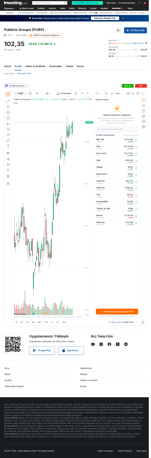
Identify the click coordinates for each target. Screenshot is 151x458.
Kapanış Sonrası (80, 13)
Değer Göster (138, 43)
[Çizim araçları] (13, 207)
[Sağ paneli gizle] (93, 208)
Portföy (8, 380)
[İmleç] (8, 94)
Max (64, 322)
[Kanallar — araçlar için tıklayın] (8, 106)
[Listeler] (143, 110)
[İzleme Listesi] (143, 100)
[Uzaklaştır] (45, 311)
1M (27, 322)
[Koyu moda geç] (133, 93)
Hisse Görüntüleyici (26, 13)
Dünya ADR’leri (106, 13)
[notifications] (139, 2)
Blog (7, 368)
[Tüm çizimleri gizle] (8, 170)
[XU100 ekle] (136, 140)
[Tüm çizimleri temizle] (8, 183)
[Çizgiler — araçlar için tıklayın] (8, 101)
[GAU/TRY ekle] (136, 189)
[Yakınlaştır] (49, 311)
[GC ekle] (136, 161)
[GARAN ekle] (136, 203)
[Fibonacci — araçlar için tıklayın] (8, 118)
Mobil (7, 374)
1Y (52, 322)
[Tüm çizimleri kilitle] (8, 164)
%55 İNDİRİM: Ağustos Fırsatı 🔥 (87, 3)
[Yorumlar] (143, 121)
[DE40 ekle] (136, 147)
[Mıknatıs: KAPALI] (8, 153)
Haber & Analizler (35, 66)
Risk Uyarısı (142, 451)
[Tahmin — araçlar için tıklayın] (8, 134)
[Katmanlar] (8, 176)
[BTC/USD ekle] (136, 216)
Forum (80, 66)
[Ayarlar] (143, 322)
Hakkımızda (85, 368)
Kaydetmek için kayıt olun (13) (118, 311)
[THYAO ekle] (136, 196)
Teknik (69, 66)
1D (16, 322)
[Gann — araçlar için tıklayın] (8, 123)
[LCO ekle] (136, 175)
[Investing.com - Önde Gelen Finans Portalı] (15, 3)
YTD (46, 322)
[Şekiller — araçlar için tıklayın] (8, 112)
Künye (83, 386)
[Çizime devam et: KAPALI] (8, 158)
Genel (7, 66)
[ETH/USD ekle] (136, 223)
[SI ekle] (136, 168)
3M (33, 322)
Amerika (133, 13)
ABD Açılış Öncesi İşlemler (60, 13)
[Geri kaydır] (53, 311)
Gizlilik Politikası (125, 451)
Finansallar (55, 66)
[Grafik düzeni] (98, 93)
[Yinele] (87, 93)
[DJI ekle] (136, 154)
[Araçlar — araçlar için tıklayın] (8, 140)
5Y (57, 322)
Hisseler (9, 13)
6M (39, 322)
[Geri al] (82, 93)
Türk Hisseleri (41, 13)
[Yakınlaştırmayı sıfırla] (61, 311)
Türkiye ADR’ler (121, 13)
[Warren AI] (143, 126)
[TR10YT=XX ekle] (136, 210)
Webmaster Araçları (14, 386)
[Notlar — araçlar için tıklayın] (8, 146)
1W (21, 322)
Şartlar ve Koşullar (105, 451)
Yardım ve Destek (88, 380)
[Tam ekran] (143, 93)
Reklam (83, 374)
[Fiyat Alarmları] (75, 93)
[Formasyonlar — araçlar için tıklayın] (8, 129)
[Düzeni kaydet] (106, 93)
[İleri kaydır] (57, 311)
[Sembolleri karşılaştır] (30, 93)
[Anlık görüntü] (128, 93)
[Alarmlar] (143, 105)
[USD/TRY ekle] (136, 182)
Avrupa (142, 13)
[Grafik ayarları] (138, 93)
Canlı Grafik (9, 73)
